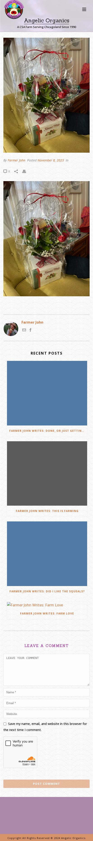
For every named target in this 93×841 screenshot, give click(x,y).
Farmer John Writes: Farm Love (47, 613)
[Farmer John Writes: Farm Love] (47, 605)
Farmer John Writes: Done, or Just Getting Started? (48, 431)
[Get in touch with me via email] (24, 330)
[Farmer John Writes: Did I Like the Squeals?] (47, 553)
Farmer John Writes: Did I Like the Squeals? (47, 591)
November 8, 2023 (50, 160)
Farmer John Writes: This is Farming (47, 511)
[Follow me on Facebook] (30, 330)
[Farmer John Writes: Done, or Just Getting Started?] (47, 393)
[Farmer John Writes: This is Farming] (47, 473)
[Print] (26, 171)
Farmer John (16, 160)
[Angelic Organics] (10, 16)
